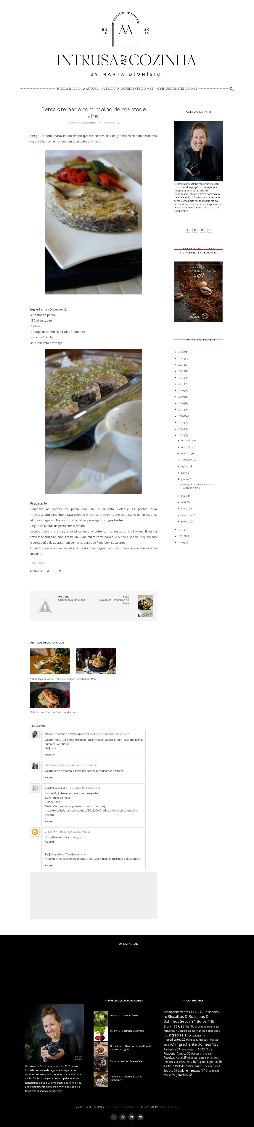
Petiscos (196, 1053)
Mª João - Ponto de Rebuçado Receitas (70, 734)
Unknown (51, 831)
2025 (181, 358)
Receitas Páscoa (196, 1057)
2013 (181, 435)
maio (184, 495)
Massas (203, 1039)
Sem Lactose (211, 1065)
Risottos (168, 1066)
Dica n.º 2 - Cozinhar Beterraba (127, 1030)
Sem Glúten (195, 1066)
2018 (181, 403)
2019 (181, 396)
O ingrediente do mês (191, 1044)
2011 (181, 536)
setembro (187, 460)
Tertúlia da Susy (56, 787)
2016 (181, 416)
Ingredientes (172, 1039)
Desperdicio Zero (187, 1030)
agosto (185, 466)
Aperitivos (200, 1012)
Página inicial (68, 88)
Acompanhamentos (176, 1012)
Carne (183, 1026)
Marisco (190, 1039)
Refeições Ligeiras (205, 1062)
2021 (181, 384)
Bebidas (213, 1012)
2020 (181, 390)
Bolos (202, 1021)
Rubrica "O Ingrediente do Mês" (128, 88)
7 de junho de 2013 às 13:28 (74, 831)
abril (184, 502)
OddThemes (169, 1106)
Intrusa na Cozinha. (123, 1106)
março (185, 508)
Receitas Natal (173, 1057)
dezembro (187, 440)
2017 (181, 409)
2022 (181, 377)
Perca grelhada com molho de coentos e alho (197, 486)
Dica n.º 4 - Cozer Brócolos (124, 1015)
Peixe (41, 562)
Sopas (212, 1070)
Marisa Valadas (54, 765)
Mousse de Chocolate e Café (126, 1061)
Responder (49, 755)
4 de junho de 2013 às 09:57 (112, 734)
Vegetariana (180, 1075)
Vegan (166, 1074)
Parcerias (169, 1049)
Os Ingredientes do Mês (177, 88)
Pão (207, 1053)
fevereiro (186, 515)
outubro (186, 453)
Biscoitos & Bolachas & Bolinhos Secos (186, 1019)
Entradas (175, 1035)
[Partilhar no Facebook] (42, 571)
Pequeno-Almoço (175, 1053)
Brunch (168, 1026)
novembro (187, 447)
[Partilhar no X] (48, 571)
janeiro (185, 521)
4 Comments (109, 122)
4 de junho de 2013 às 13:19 (81, 765)
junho (184, 479)
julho (184, 472)
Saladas (181, 1066)
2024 (181, 364)
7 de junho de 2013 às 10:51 (84, 787)
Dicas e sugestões (209, 1030)
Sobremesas (189, 1070)
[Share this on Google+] (54, 571)
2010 (181, 542)
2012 (181, 529)
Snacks (168, 1071)
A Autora (91, 88)
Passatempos (187, 1049)
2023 (181, 371)
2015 (181, 422)
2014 (181, 429)
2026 (181, 352)
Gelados (197, 1035)
